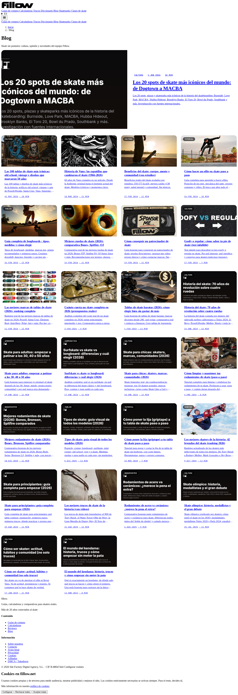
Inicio (11, 27)
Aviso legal (13, 649)
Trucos (37, 10)
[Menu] (4, 17)
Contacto (12, 646)
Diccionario (47, 10)
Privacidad (13, 652)
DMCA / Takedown (18, 661)
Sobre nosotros (15, 643)
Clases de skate (78, 10)
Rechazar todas (22, 692)
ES (5, 13)
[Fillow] (17, 7)
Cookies (12, 655)
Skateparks (65, 10)
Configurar (7, 692)
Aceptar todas (39, 692)
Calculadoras (26, 10)
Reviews (12, 628)
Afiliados (12, 658)
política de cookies (39, 686)
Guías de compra (10, 10)
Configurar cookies (74, 667)
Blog (56, 10)
